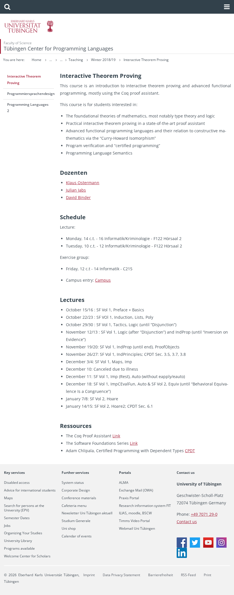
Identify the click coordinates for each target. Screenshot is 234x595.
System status (73, 482)
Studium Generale (76, 521)
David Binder (78, 197)
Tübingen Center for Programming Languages (58, 48)
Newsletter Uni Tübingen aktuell (87, 513)
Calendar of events (77, 536)
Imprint (89, 574)
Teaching (76, 59)
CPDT (190, 450)
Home (36, 59)
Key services (14, 472)
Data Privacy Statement (121, 574)
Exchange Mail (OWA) (136, 490)
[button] (7, 7)
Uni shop (69, 528)
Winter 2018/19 (103, 59)
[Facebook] (182, 546)
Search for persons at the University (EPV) (24, 508)
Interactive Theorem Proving (146, 59)
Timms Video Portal (134, 521)
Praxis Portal (129, 498)
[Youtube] (208, 546)
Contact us (186, 472)
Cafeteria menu (74, 505)
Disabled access (17, 482)
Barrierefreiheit (160, 574)
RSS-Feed (188, 574)
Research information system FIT (145, 505)
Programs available (19, 548)
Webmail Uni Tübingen (137, 528)
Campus (103, 280)
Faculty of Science (18, 42)
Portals (125, 472)
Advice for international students (30, 490)
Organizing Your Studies (23, 533)
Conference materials (79, 498)
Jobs (7, 525)
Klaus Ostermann (82, 182)
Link (116, 435)
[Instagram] (221, 546)
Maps (8, 498)
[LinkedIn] (182, 556)
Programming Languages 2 (28, 107)
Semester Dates (17, 518)
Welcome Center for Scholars (27, 556)
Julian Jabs (76, 190)
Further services (75, 472)
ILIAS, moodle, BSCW (135, 513)
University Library (18, 541)
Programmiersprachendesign (30, 93)
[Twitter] (195, 546)
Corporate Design (76, 490)
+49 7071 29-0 (204, 514)
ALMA (123, 482)
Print (207, 574)
